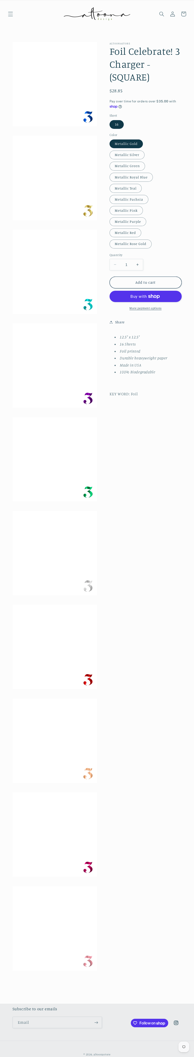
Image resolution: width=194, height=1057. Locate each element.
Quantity (116, 255)
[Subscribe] (96, 1022)
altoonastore (101, 1054)
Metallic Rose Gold (131, 244)
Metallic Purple (128, 221)
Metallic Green (127, 166)
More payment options (145, 308)
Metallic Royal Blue (131, 177)
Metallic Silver (127, 155)
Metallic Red (125, 233)
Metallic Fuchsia (129, 199)
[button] (10, 13)
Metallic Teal (126, 188)
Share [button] (120, 322)
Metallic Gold (126, 144)
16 (117, 124)
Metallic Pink (126, 210)
